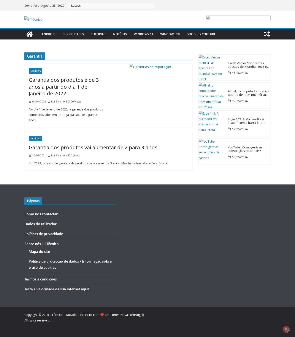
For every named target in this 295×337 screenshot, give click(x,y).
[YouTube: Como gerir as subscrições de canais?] (212, 152)
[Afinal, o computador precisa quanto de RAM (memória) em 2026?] (212, 96)
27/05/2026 (240, 101)
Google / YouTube (201, 34)
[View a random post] (267, 34)
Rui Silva (56, 101)
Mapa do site (39, 251)
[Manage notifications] (286, 329)
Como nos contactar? (41, 214)
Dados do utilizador (40, 224)
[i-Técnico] (29, 34)
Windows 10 (170, 34)
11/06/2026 (240, 73)
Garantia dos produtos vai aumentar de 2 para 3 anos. (94, 147)
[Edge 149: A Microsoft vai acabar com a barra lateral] (212, 124)
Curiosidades (73, 34)
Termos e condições (40, 279)
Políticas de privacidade (43, 233)
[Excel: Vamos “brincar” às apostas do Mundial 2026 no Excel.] (212, 67)
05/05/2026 (240, 157)
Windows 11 (143, 34)
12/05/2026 (240, 129)
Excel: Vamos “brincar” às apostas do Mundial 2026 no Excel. (248, 65)
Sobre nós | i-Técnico (41, 243)
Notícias (120, 34)
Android (49, 34)
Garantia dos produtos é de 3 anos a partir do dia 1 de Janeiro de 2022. (64, 86)
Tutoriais (98, 34)
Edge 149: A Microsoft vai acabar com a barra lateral (247, 121)
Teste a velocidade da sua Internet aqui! (56, 289)
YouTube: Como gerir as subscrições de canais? (245, 149)
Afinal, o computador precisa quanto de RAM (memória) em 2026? (248, 93)
